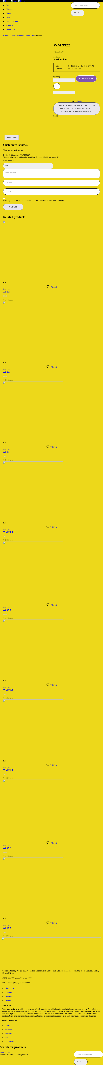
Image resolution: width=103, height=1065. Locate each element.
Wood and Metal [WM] (26, 35)
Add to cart (86, 78)
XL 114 (7, 452)
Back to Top (5, 1052)
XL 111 (7, 371)
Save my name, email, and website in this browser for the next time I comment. (34, 200)
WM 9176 (8, 690)
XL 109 (7, 928)
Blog (7, 1037)
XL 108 (7, 609)
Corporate (12, 35)
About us (8, 1029)
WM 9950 (8, 532)
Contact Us (9, 1041)
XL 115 (7, 291)
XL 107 (7, 847)
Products (8, 1033)
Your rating (8, 161)
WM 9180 (8, 770)
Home (5, 35)
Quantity (56, 76)
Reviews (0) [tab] (11, 137)
